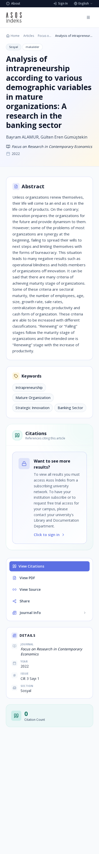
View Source (30, 589)
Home (15, 36)
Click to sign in (47, 534)
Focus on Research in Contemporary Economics (44, 36)
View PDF (27, 577)
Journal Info (30, 612)
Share (25, 601)
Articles (28, 36)
